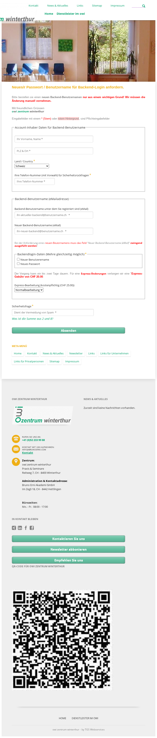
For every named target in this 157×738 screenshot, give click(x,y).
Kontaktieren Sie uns (68, 539)
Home (49, 14)
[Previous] (15, 74)
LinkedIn (20, 528)
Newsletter (76, 353)
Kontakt (33, 5)
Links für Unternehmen (114, 353)
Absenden (68, 330)
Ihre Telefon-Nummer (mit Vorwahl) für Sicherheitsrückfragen (53, 175)
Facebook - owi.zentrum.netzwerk (26, 528)
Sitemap (97, 5)
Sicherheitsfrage (23, 306)
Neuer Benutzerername (34, 259)
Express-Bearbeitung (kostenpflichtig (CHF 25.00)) (44, 285)
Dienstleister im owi (71, 14)
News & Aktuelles (57, 5)
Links (80, 5)
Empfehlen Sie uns (68, 560)
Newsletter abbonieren (68, 549)
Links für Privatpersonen (29, 361)
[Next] (22, 74)
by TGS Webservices (93, 729)
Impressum (117, 5)
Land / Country (25, 161)
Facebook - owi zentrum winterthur (32, 528)
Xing (14, 528)
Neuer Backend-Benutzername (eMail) (38, 225)
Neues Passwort (30, 264)
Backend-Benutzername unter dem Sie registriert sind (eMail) (51, 209)
